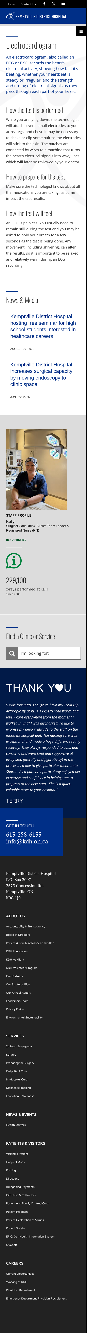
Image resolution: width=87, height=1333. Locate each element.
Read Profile (16, 540)
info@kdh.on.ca (27, 841)
